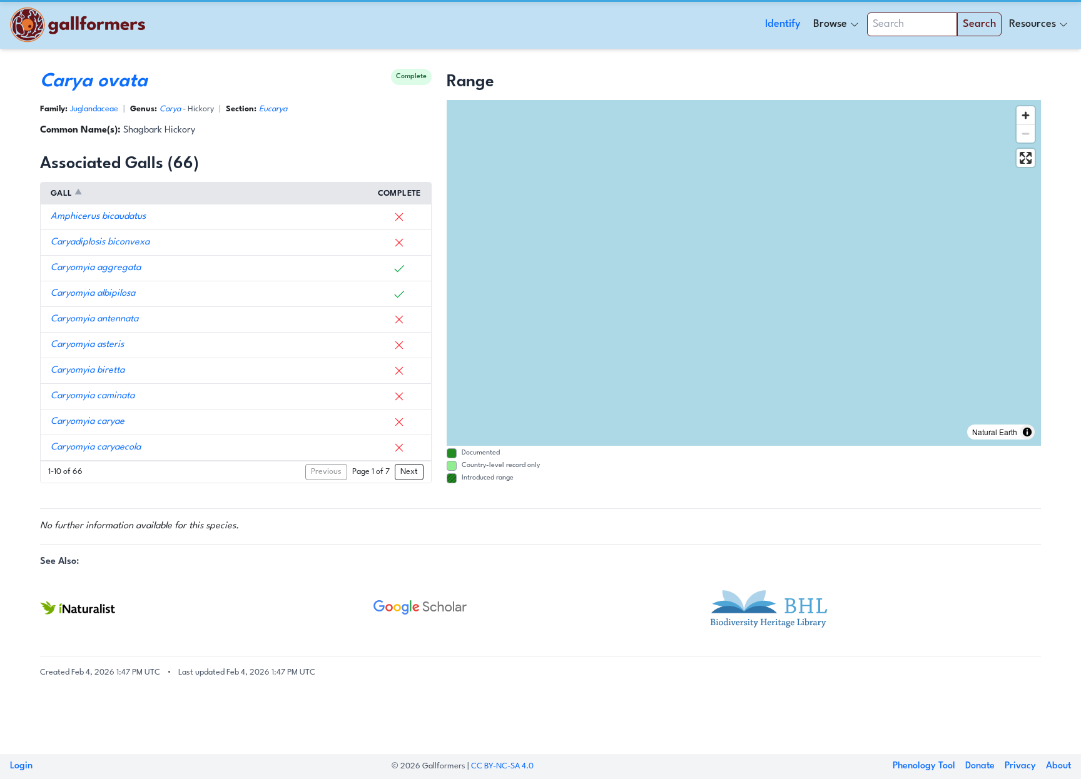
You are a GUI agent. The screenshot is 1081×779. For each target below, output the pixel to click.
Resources (1032, 24)
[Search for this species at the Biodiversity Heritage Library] (874, 608)
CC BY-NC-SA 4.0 (502, 766)
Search (979, 24)
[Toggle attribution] (1027, 432)
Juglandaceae (94, 109)
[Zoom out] (1026, 133)
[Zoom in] (1026, 115)
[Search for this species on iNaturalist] (206, 608)
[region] (744, 273)
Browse (830, 24)
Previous (326, 472)
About (1058, 766)
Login (21, 766)
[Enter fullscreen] (1026, 158)
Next (409, 472)
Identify (783, 24)
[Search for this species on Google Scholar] (540, 607)
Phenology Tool (924, 766)
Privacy (1020, 766)
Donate (980, 766)
